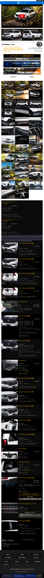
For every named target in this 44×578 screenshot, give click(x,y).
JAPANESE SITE (40, 0)
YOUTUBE (27, 561)
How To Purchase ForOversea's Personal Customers (19, 576)
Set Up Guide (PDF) (32, 268)
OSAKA (11, 569)
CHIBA (19, 569)
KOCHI (24, 569)
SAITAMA (29, 569)
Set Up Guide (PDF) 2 (24, 335)
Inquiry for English (7, 575)
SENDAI (21, 569)
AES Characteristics (6, 210)
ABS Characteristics (23, 268)
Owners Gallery (30, 575)
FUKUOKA (26, 569)
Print (39, 575)
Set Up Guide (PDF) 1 (33, 332)
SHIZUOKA (32, 569)
